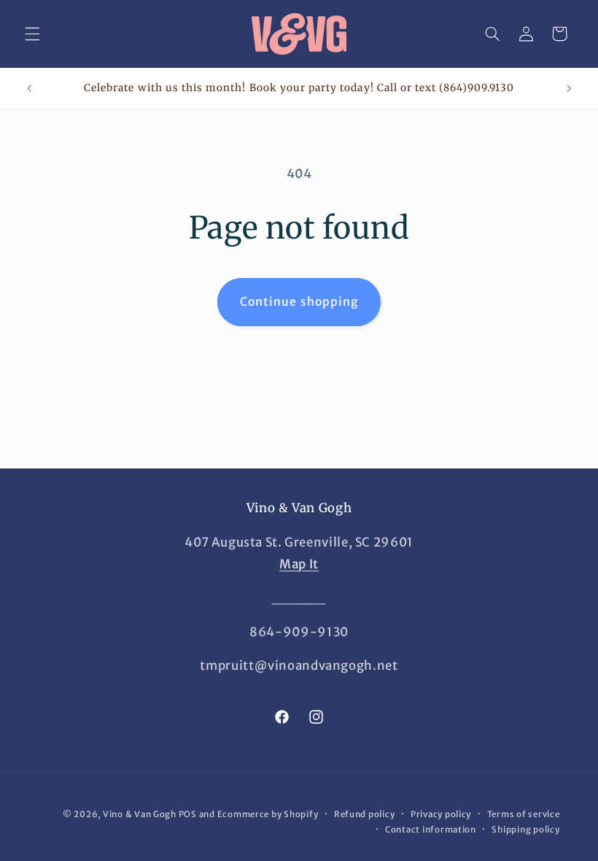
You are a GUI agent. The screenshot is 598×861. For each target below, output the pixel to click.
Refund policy (364, 814)
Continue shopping (299, 302)
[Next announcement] (569, 88)
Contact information (430, 830)
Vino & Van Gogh (139, 814)
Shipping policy (525, 830)
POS (188, 814)
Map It (299, 564)
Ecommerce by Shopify (268, 814)
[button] (32, 33)
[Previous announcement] (29, 88)
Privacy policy (441, 814)
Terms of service (523, 814)
